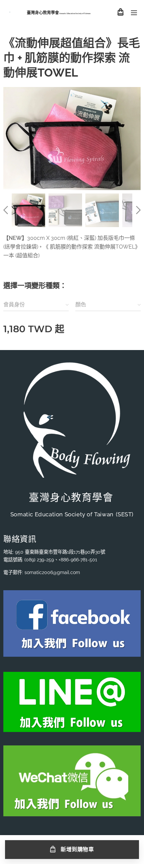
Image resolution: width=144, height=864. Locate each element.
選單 (134, 12)
